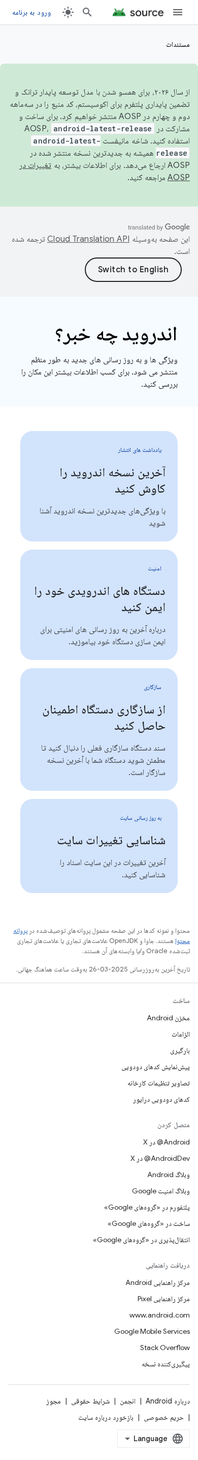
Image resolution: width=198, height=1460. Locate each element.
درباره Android (168, 1401)
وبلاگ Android (168, 1174)
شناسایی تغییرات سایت (111, 840)
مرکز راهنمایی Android (157, 1282)
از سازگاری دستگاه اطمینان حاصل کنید (104, 717)
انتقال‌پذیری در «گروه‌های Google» (141, 1239)
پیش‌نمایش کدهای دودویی (155, 1066)
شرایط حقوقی (90, 1401)
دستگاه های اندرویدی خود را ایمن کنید (100, 599)
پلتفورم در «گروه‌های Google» (147, 1207)
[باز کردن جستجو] (87, 12)
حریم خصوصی (164, 1417)
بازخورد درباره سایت (106, 1417)
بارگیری (180, 1050)
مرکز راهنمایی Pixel (164, 1298)
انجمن (128, 1401)
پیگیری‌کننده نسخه (166, 1363)
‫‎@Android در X (166, 1142)
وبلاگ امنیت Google (161, 1190)
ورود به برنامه (31, 12)
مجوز (53, 1401)
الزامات (181, 1034)
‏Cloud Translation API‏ (88, 239)
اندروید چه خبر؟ (116, 333)
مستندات (178, 44)
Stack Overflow (165, 1347)
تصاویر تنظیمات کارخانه (158, 1082)
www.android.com (159, 1315)
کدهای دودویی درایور (161, 1099)
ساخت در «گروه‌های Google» (149, 1223)
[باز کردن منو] (178, 12)
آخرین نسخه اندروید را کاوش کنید (112, 480)
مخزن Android (168, 1017)
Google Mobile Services (152, 1331)
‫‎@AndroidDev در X (160, 1158)
